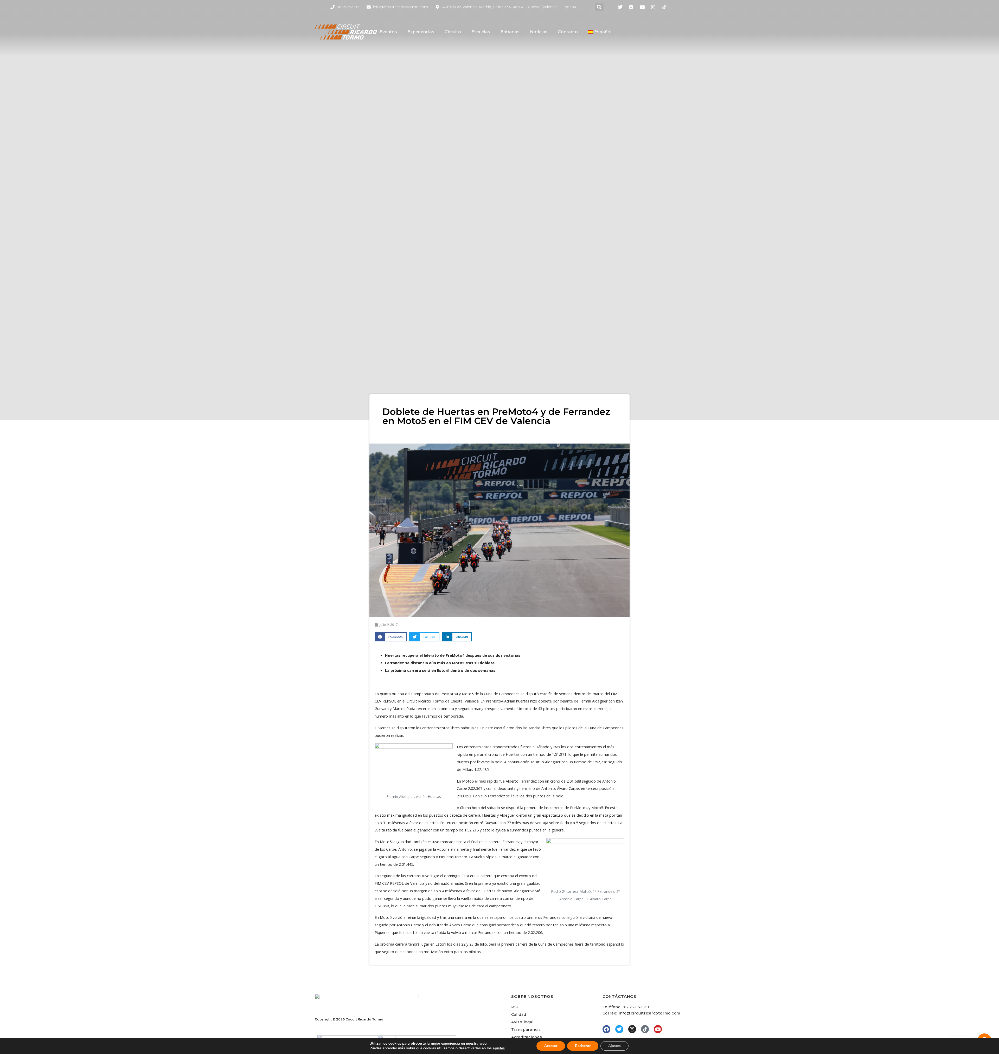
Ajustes (614, 1045)
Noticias (538, 31)
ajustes (499, 1048)
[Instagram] (632, 1029)
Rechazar (583, 1045)
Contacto (568, 31)
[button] (599, 7)
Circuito (453, 31)
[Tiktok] (645, 1029)
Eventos (388, 31)
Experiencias (420, 31)
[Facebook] (606, 1029)
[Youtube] (658, 1029)
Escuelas (480, 31)
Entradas (510, 31)
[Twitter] (619, 1029)
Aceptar (550, 1045)
